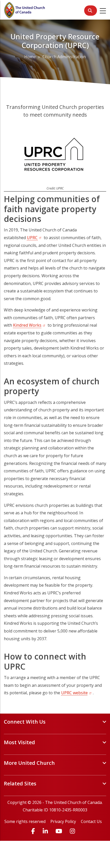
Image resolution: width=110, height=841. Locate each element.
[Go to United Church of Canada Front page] (25, 9)
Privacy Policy (63, 821)
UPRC (32, 237)
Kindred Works (30, 325)
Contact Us (91, 821)
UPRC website (77, 693)
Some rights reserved (25, 821)
